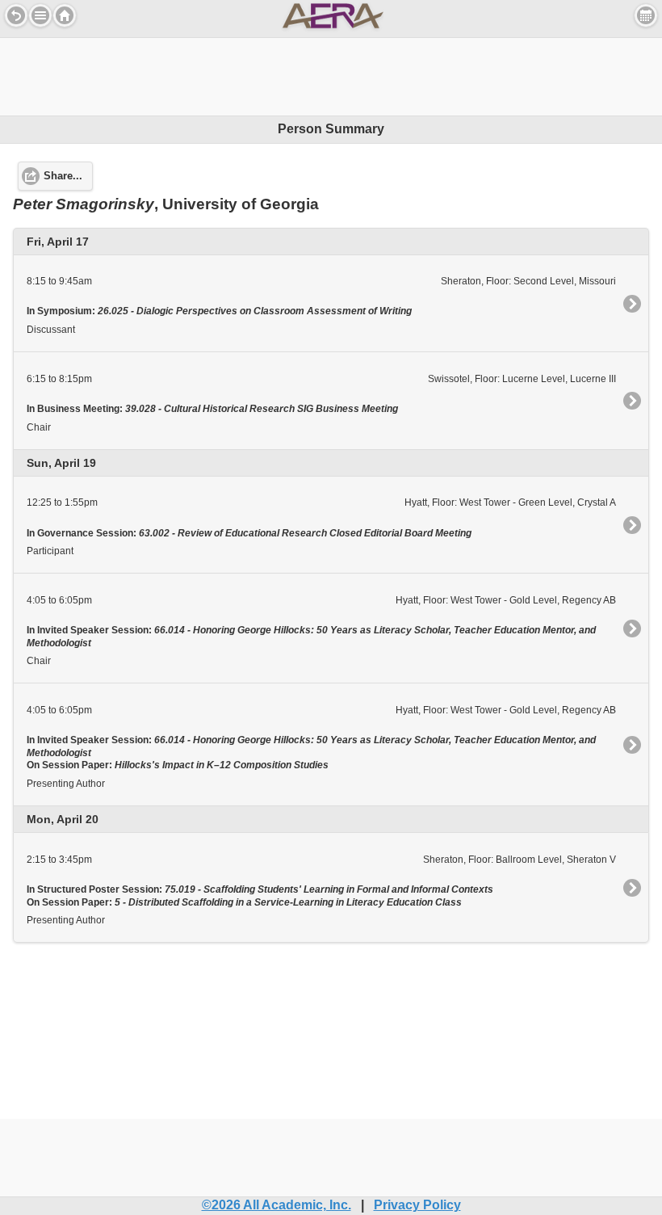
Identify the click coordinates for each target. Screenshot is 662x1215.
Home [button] (64, 15)
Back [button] (16, 15)
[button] (40, 15)
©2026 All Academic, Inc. (276, 1205)
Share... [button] (63, 176)
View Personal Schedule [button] (646, 15)
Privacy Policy (417, 1205)
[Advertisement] (331, 74)
